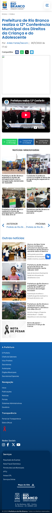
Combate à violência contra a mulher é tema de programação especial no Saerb (38, 178)
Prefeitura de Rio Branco (18, 511)
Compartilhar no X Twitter (43, 142)
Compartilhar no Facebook (27, 142)
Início (4, 14)
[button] (17, 52)
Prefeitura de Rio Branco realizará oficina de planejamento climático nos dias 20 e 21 (12, 212)
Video (12, 14)
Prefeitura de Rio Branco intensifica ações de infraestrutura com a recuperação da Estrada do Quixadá (12, 179)
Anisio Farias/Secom (17, 43)
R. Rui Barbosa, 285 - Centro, (26, 505)
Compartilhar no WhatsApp (11, 142)
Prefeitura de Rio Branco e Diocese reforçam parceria (38, 211)
